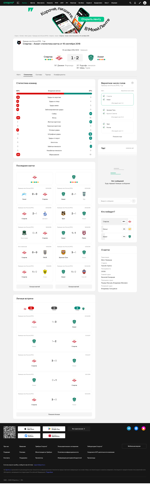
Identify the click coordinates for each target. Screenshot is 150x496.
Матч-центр (28, 36)
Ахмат (100, 56)
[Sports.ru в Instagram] (144, 428)
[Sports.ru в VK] (136, 428)
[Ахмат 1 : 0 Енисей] (98, 59)
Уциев (87, 68)
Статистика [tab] (28, 75)
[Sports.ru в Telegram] (129, 428)
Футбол (22, 36)
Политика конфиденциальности (68, 452)
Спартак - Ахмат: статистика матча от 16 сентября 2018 (74, 36)
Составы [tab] (39, 75)
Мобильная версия (134, 446)
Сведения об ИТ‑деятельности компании (100, 452)
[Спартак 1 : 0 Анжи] (45, 59)
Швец (82, 68)
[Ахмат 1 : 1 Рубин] (101, 59)
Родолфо (83, 65)
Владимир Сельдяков (109, 289)
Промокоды (91, 458)
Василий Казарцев (108, 277)
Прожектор (39, 458)
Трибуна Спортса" (41, 446)
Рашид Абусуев (106, 283)
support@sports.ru (39, 465)
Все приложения (77, 429)
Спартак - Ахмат (53, 36)
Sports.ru (8, 470)
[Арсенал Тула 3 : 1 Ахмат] (99, 59)
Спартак (48, 56)
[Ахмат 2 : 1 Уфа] (104, 59)
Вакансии (22, 446)
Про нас (6, 446)
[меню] (18, 2)
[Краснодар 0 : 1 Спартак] (48, 59)
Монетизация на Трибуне (43, 452)
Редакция (7, 452)
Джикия (61, 65)
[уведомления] (135, 2)
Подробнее (49, 472)
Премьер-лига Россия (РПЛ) (40, 36)
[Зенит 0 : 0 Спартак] (52, 59)
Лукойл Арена (106, 266)
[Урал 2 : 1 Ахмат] (103, 59)
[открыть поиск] (130, 2)
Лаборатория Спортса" (94, 446)
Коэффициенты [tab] (59, 75)
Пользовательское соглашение (68, 446)
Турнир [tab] (48, 75)
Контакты (7, 458)
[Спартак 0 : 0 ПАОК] (47, 59)
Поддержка (23, 458)
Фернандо (69, 65)
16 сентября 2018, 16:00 (70, 50)
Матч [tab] (19, 75)
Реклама (22, 452)
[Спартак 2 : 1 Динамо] (50, 59)
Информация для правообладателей (70, 458)
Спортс (16, 36)
